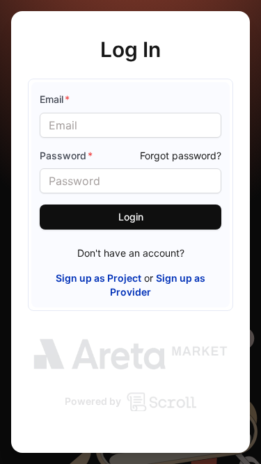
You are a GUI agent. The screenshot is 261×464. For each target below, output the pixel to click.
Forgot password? (180, 155)
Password (66, 155)
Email (55, 99)
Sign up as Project (98, 278)
